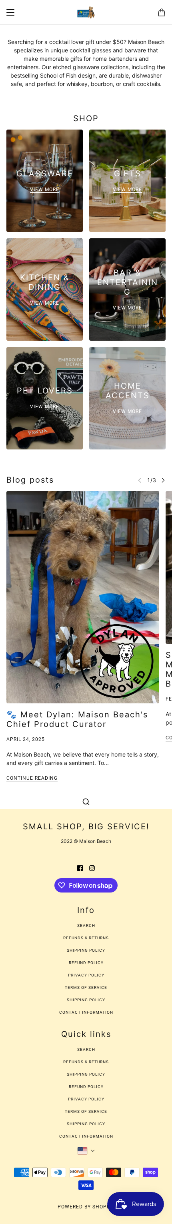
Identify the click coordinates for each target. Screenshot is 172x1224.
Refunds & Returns (86, 938)
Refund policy (86, 962)
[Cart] (162, 12)
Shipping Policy (86, 950)
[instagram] (92, 867)
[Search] (86, 802)
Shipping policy (86, 1000)
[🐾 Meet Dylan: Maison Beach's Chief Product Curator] (82, 597)
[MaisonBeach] (86, 12)
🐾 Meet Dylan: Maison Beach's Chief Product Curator (77, 719)
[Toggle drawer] (10, 12)
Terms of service (86, 987)
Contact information (86, 1012)
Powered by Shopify (86, 1207)
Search (86, 925)
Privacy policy (86, 975)
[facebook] (80, 867)
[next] (163, 480)
